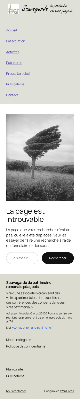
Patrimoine (14, 62)
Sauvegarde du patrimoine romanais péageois (28, 284)
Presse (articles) (18, 73)
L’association (15, 41)
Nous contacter (16, 391)
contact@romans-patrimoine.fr (33, 327)
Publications (15, 84)
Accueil (11, 30)
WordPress (67, 391)
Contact (12, 95)
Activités (12, 52)
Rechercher (57, 258)
